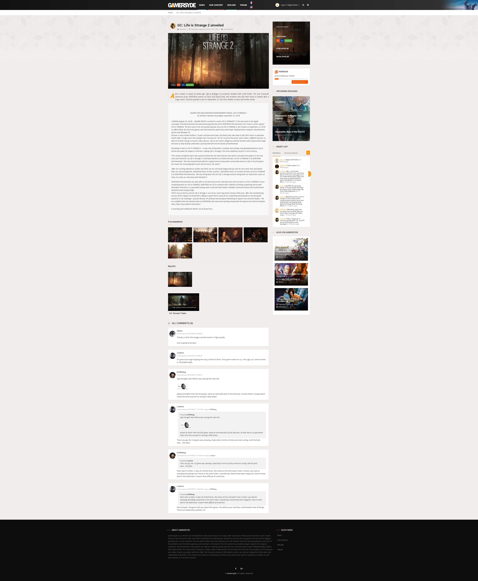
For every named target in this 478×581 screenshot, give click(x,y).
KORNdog (181, 372)
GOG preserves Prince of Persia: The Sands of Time (291, 300)
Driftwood (283, 209)
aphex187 (283, 165)
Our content (216, 5)
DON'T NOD (280, 59)
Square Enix (280, 51)
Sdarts (180, 331)
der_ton (282, 160)
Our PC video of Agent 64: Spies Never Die (291, 275)
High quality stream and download (184, 307)
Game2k (182, 29)
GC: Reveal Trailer (177, 313)
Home (170, 12)
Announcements (291, 153)
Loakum (180, 353)
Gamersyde (231, 573)
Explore (231, 5)
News (202, 5)
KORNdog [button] (213, 409)
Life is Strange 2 (213, 94)
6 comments (228, 29)
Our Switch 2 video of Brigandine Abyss (286, 250)
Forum (243, 5)
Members (277, 153)
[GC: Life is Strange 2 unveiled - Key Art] (180, 279)
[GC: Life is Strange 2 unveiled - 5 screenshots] (180, 234)
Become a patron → (300, 82)
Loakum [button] (212, 455)
